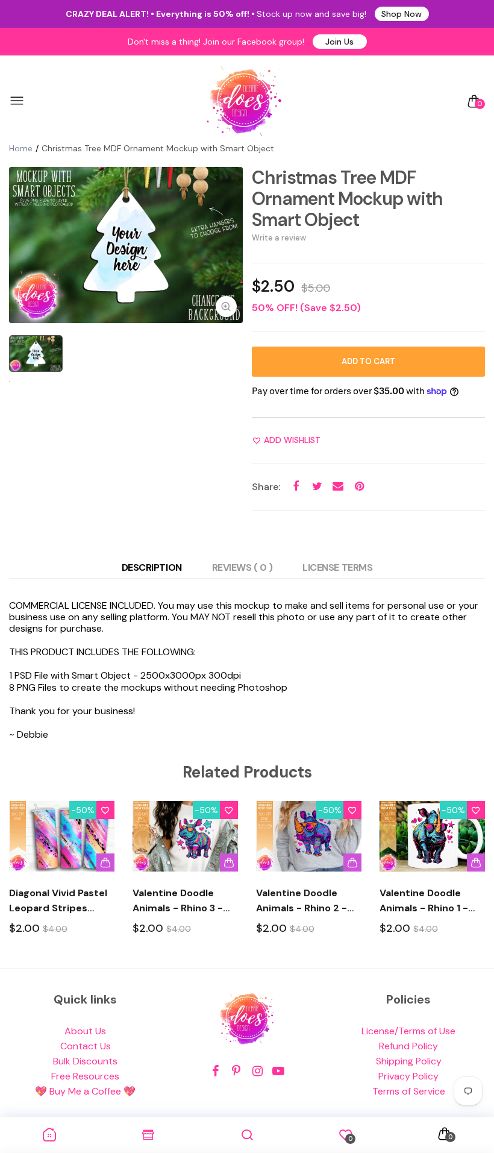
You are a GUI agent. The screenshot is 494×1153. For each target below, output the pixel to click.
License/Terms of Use (408, 1031)
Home (21, 148)
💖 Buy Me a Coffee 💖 (85, 1091)
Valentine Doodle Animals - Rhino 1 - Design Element (424, 901)
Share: (266, 486)
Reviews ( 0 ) (242, 567)
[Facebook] (215, 1071)
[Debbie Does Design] (244, 101)
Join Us (339, 41)
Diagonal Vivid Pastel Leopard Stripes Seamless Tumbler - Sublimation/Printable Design (61, 901)
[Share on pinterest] (359, 486)
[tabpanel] (126, 245)
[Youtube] (278, 1071)
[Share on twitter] (317, 486)
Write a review (279, 238)
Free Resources (85, 1076)
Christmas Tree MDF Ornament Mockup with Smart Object (347, 198)
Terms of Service (408, 1091)
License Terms (337, 567)
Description (152, 567)
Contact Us (85, 1046)
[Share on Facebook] (296, 486)
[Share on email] (338, 486)
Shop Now (401, 13)
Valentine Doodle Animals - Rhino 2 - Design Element (301, 901)
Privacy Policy (408, 1076)
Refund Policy (408, 1046)
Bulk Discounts (85, 1061)
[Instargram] (257, 1071)
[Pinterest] (236, 1071)
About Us (85, 1031)
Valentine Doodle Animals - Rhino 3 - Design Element (178, 901)
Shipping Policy (409, 1061)
